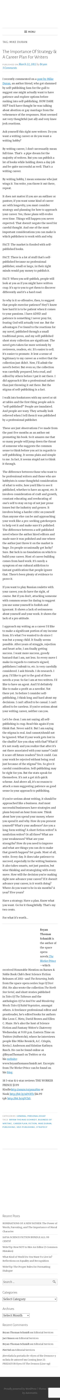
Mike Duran (45, 1123)
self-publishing (26, 1127)
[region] (30, 1181)
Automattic (31, 1392)
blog (9, 1072)
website (12, 1059)
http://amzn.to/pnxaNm (25, 1089)
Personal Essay (37, 1116)
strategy (41, 1127)
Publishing (9, 1127)
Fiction (32, 1123)
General (21, 1116)
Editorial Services (43, 1332)
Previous (6, 1180)
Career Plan (20, 1123)
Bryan (43, 64)
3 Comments (9, 68)
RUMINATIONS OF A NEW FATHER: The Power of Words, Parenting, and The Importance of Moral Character (29, 1227)
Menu (32, 32)
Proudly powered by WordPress (20, 1388)
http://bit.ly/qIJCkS (18, 1098)
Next (53, 1180)
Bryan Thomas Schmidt (23, 1120)
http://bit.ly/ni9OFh (22, 1094)
